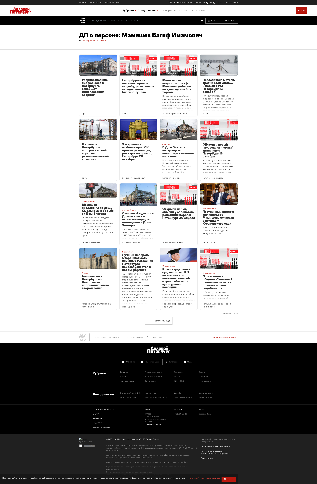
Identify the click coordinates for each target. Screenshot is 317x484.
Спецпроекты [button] (147, 10)
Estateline (178, 393)
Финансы (124, 372)
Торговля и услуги (153, 376)
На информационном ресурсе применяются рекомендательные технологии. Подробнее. (147, 462)
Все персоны (115, 337)
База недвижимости (183, 397)
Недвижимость (127, 381)
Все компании (99, 337)
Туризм (177, 376)
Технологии (150, 381)
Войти (301, 10)
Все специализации (134, 337)
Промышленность (153, 372)
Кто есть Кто (197, 10)
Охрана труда (207, 458)
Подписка (97, 423)
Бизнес (123, 376)
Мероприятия (168, 10)
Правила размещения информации (224, 337)
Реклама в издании (101, 427)
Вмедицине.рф (206, 393)
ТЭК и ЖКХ (179, 381)
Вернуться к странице (94, 40)
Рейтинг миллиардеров (156, 397)
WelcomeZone (205, 397)
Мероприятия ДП (128, 397)
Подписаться (179, 2)
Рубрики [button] (128, 10)
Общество (203, 376)
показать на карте (153, 424)
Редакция (97, 418)
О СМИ (96, 414)
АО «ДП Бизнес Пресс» (103, 409)
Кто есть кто (150, 393)
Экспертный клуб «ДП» (130, 393)
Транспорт (179, 372)
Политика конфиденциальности (215, 446)
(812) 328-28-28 (180, 414)
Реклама (183, 10)
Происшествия (206, 381)
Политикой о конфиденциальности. (205, 478)
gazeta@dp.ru (205, 414)
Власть (202, 372)
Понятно (228, 479)
